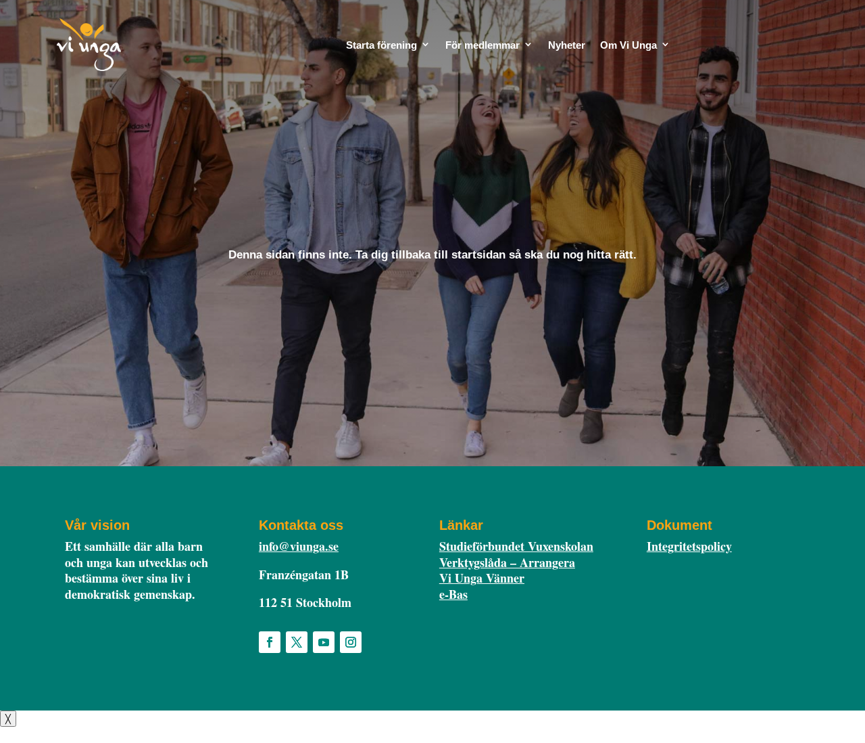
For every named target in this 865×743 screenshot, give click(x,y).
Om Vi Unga (628, 45)
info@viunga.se (299, 546)
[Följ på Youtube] (324, 642)
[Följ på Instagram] (351, 642)
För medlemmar (482, 45)
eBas (740, 50)
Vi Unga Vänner (481, 578)
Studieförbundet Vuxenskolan (516, 546)
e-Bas (453, 594)
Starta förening (381, 45)
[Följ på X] (296, 642)
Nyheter (566, 45)
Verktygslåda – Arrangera (507, 562)
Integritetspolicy (689, 546)
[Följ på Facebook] (269, 642)
